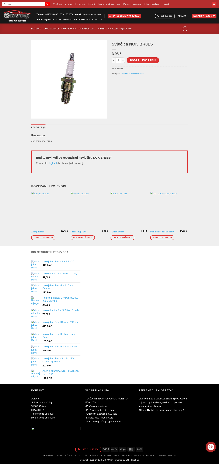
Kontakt (91, 4)
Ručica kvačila (117, 232)
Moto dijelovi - (52, 29)
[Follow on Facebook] (151, 16)
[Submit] (47, 4)
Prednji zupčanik (78, 232)
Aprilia (101, 29)
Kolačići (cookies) (151, 4)
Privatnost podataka (132, 4)
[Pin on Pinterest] (130, 80)
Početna (36, 29)
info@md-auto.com (92, 14)
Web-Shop (57, 4)
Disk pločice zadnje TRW (162, 232)
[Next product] (185, 28)
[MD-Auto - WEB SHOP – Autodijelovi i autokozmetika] (17, 16)
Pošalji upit (80, 4)
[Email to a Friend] (125, 80)
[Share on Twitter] (119, 80)
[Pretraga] (214, 4)
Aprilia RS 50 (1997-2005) (120, 29)
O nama (68, 4)
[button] (124, 16)
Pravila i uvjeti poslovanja (109, 4)
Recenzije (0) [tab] (38, 127)
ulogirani (52, 163)
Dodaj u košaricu (143, 60)
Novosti (166, 4)
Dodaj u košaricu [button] (43, 237)
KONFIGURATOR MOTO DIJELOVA (79, 29)
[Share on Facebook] (114, 80)
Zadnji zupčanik (38, 232)
